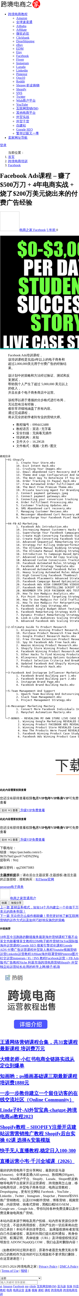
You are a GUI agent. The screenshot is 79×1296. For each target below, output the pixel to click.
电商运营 (18, 1290)
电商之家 (26, 230)
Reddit (20, 81)
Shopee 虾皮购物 (28, 85)
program (5, 887)
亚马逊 (61, 1286)
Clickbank (22, 37)
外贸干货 (22, 121)
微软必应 (22, 33)
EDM (19, 48)
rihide (32, 1286)
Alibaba (21, 26)
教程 (3, 1290)
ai (1, 1286)
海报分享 (16, 902)
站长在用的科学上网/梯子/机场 (38, 966)
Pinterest (21, 74)
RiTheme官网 (45, 879)
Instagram (22, 63)
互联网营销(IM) (27, 108)
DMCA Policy (69, 1266)
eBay (19, 45)
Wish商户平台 (26, 100)
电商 (9, 1290)
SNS (19, 93)
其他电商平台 (26, 112)
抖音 (76, 1286)
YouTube (22, 104)
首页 (11, 157)
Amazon (21, 18)
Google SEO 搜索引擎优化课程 (41, 945)
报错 (24, 1270)
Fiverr (20, 59)
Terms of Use (10, 1270)
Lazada (21, 67)
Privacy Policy (48, 1266)
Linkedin (22, 70)
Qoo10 (20, 78)
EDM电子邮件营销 (45, 941)
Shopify (21, 89)
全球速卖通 (24, 22)
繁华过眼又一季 (27, 133)
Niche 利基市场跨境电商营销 (39, 962)
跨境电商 (56, 1290)
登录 (3, 145)
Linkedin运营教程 (18, 954)
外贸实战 (22, 117)
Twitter (20, 96)
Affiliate (21, 29)
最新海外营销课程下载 (55, 937)
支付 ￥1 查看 (10, 810)
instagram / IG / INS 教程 (29, 958)
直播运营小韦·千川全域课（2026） (37, 1161)
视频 (34, 1290)
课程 (41, 1290)
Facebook (22, 56)
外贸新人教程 (43, 949)
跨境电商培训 (18, 161)
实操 (69, 1286)
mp (27, 1286)
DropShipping (25, 41)
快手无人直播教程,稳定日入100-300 (38, 1150)
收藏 (4, 902)
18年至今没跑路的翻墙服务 (19, 937)
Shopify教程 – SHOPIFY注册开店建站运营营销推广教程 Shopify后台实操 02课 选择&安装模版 (38, 1133)
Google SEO (24, 129)
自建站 (21, 125)
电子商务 (17, 887)
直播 (28, 1290)
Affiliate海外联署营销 (46, 954)
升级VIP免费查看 (32, 810)
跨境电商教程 (18, 14)
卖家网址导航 (18, 137)
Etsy (19, 52)
